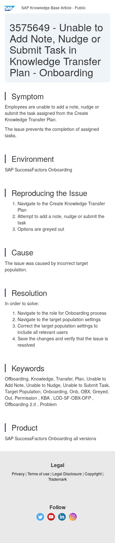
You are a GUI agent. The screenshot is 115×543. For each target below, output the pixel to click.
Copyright (93, 473)
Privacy (18, 473)
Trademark (57, 479)
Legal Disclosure (67, 473)
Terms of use (38, 473)
